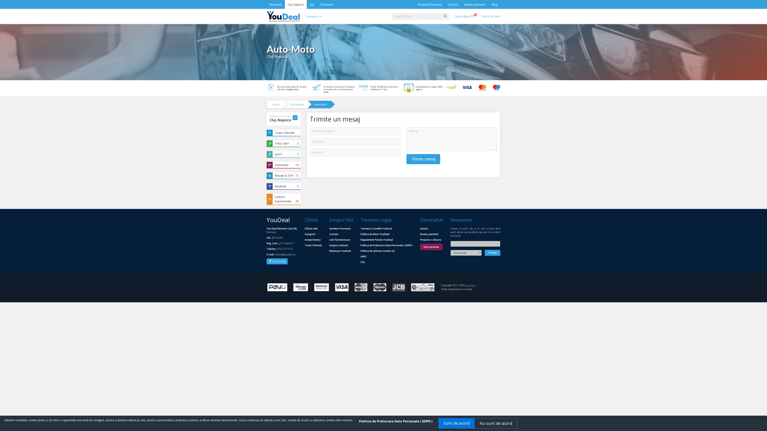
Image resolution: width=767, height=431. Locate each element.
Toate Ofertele (284, 133)
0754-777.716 (284, 249)
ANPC (364, 256)
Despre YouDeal (338, 245)
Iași (312, 4)
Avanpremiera (313, 239)
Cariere (424, 228)
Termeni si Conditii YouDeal (376, 228)
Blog (494, 4)
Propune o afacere (430, 239)
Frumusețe (287, 165)
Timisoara (326, 4)
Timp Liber (287, 143)
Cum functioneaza (339, 239)
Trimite (492, 252)
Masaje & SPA (287, 175)
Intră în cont (491, 16)
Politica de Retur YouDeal (375, 234)
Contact (453, 4)
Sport (287, 154)
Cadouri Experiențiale (287, 199)
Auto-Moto (320, 104)
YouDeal (470, 285)
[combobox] (417, 16)
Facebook (278, 261)
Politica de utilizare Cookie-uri (378, 251)
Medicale (287, 186)
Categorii (312, 16)
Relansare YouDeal (340, 251)
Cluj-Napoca (296, 4)
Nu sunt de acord (496, 423)
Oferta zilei (311, 228)
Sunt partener (431, 247)
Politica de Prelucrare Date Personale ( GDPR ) (387, 245)
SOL (363, 262)
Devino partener (475, 4)
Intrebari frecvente (430, 4)
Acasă (276, 104)
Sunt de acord (456, 423)
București (275, 4)
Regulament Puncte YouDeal (377, 239)
